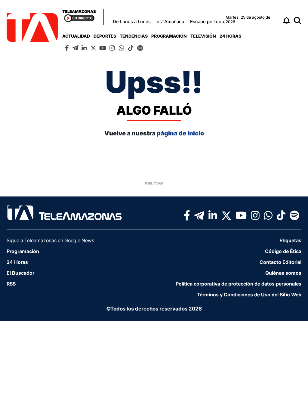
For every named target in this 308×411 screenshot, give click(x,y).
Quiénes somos (283, 273)
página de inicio (180, 133)
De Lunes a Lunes (132, 21)
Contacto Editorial (280, 262)
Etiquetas (290, 240)
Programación (169, 36)
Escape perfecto (208, 21)
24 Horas (230, 36)
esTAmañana (170, 21)
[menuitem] (76, 36)
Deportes (105, 36)
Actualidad (76, 36)
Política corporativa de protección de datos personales (238, 284)
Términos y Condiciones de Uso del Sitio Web (249, 295)
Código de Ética (283, 251)
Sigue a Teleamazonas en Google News (50, 240)
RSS (11, 284)
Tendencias (134, 36)
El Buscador (20, 273)
